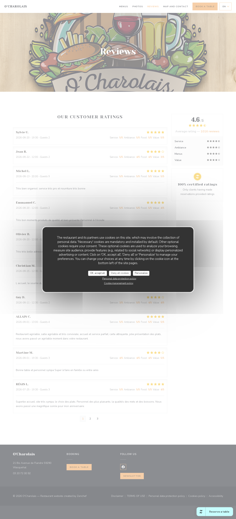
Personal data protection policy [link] (119, 278)
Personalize (141, 273)
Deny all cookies (120, 273)
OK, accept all (97, 273)
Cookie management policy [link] (118, 283)
